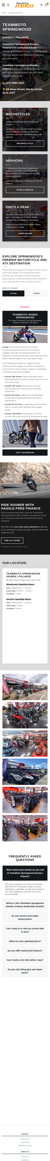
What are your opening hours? (25, 941)
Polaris (36, 293)
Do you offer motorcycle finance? (25, 950)
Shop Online (25, 233)
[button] (3, 5)
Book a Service (25, 190)
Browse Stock (25, 143)
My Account (25, 1139)
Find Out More (12, 540)
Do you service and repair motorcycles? (25, 917)
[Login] (41, 5)
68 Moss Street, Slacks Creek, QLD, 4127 (22, 91)
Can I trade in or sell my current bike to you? (25, 930)
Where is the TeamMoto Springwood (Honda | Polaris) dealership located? (25, 905)
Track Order (25, 1142)
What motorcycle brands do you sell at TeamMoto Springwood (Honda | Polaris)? (25, 873)
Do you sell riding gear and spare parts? (25, 971)
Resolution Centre (25, 1145)
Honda (13, 293)
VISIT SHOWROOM (25, 453)
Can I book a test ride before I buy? (25, 960)
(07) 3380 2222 (14, 82)
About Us (25, 1157)
